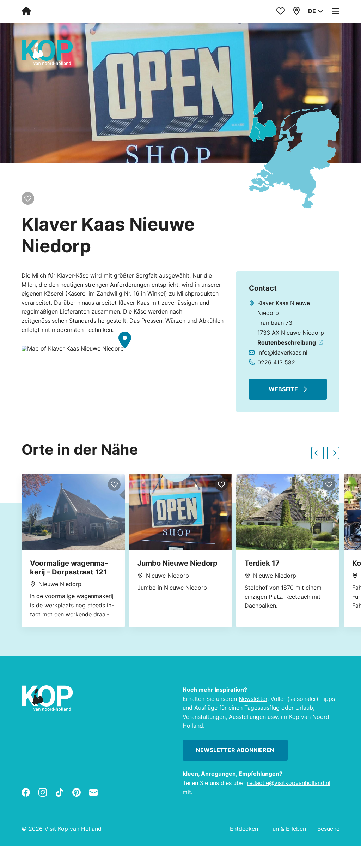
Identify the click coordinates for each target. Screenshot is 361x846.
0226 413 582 (276, 362)
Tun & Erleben (287, 828)
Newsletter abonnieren (235, 749)
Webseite (283, 389)
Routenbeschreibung (286, 342)
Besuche (328, 828)
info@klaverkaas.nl (282, 352)
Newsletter (253, 698)
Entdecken (244, 828)
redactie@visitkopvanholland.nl (288, 782)
